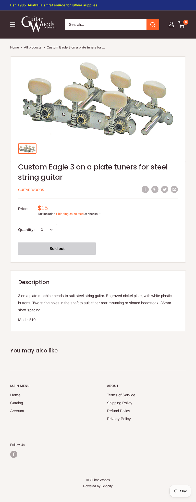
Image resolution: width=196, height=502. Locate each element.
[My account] (171, 24)
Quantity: (26, 229)
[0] (181, 24)
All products (33, 47)
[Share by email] (174, 189)
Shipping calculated (70, 214)
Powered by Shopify (98, 486)
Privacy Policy (119, 419)
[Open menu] (12, 24)
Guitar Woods (31, 190)
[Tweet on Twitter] (164, 189)
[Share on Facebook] (145, 189)
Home (14, 47)
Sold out (57, 248)
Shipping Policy (119, 403)
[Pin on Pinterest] (154, 189)
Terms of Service (121, 395)
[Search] (152, 24)
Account (17, 411)
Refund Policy (118, 411)
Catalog (16, 403)
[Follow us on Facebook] (13, 454)
